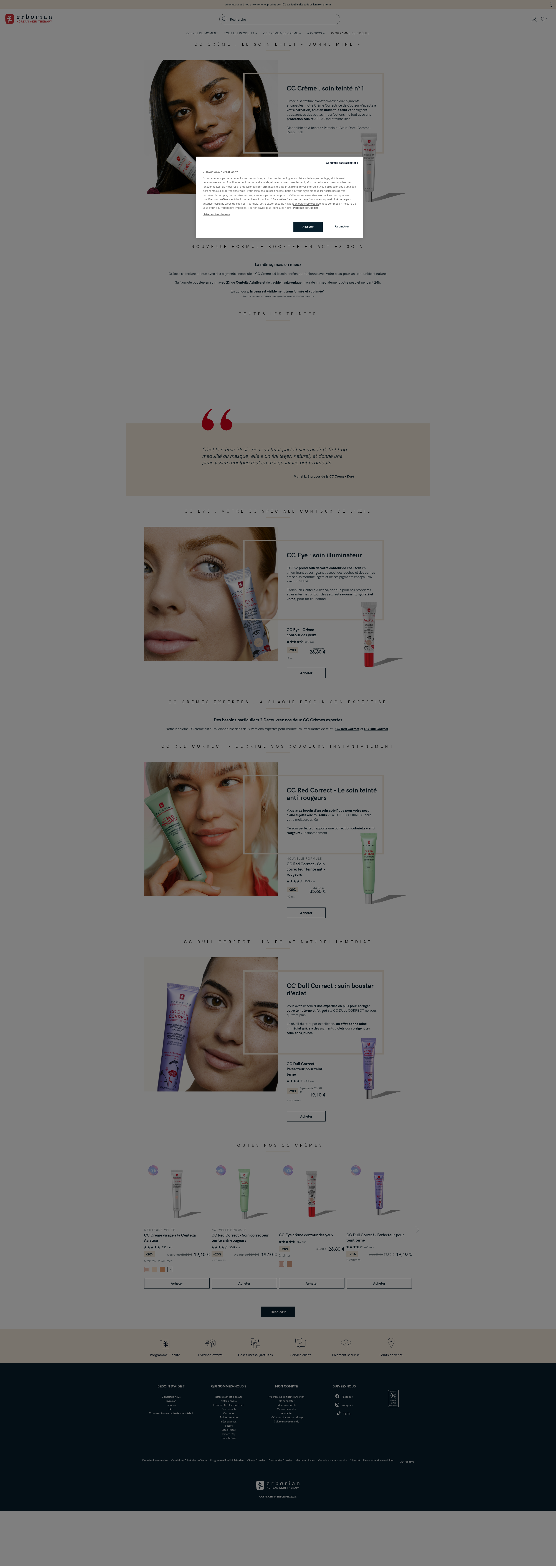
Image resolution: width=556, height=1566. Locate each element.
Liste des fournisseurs (216, 214)
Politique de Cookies (305, 208)
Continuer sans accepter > (342, 163)
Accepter (308, 227)
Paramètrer (342, 226)
